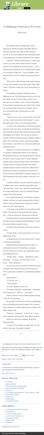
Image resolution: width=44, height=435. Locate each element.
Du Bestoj (9, 382)
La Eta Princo (10, 411)
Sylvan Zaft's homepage (15, 359)
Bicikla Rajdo (10, 399)
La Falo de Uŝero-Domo (14, 414)
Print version (30, 355)
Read (19, 8)
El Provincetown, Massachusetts (16, 386)
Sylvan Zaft (37, 344)
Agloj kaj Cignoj (11, 384)
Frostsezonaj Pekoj (12, 401)
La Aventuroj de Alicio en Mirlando (17, 409)
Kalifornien (9, 397)
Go (24, 355)
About (14, 8)
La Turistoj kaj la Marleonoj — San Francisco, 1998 (22, 392)
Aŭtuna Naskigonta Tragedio (15, 388)
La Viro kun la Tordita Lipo (14, 416)
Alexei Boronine (14, 427)
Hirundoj (8, 390)
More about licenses (8, 373)
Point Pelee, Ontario (12, 394)
